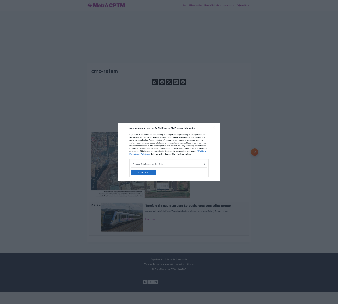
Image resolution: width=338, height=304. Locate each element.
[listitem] (169, 164)
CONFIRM (143, 172)
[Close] (214, 128)
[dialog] (169, 152)
